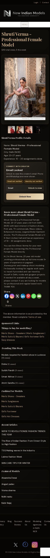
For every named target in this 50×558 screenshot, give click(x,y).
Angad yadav (8, 484)
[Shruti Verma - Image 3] (28, 130)
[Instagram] (12, 296)
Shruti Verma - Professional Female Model (22, 39)
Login (36, 2)
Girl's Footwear (9, 411)
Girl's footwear (31, 336)
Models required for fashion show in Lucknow (24, 355)
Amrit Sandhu (8, 383)
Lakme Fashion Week (12, 456)
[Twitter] (15, 549)
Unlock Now (25, 196)
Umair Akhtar (8, 376)
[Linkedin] (22, 296)
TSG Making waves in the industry (18, 450)
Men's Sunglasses (35, 333)
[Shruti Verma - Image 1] (11, 130)
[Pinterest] (28, 296)
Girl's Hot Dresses (10, 416)
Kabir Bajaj (6, 503)
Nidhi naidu (7, 496)
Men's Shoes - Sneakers (13, 333)
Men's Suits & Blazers (12, 336)
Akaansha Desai (9, 477)
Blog (10, 521)
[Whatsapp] (33, 296)
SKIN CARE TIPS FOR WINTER (16, 463)
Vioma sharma (8, 490)
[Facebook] (6, 296)
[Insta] (35, 549)
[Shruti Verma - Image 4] (37, 130)
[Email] (39, 296)
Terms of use (34, 317)
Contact (45, 2)
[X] (17, 296)
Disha (4, 364)
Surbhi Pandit (8, 370)
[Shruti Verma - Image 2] (20, 130)
